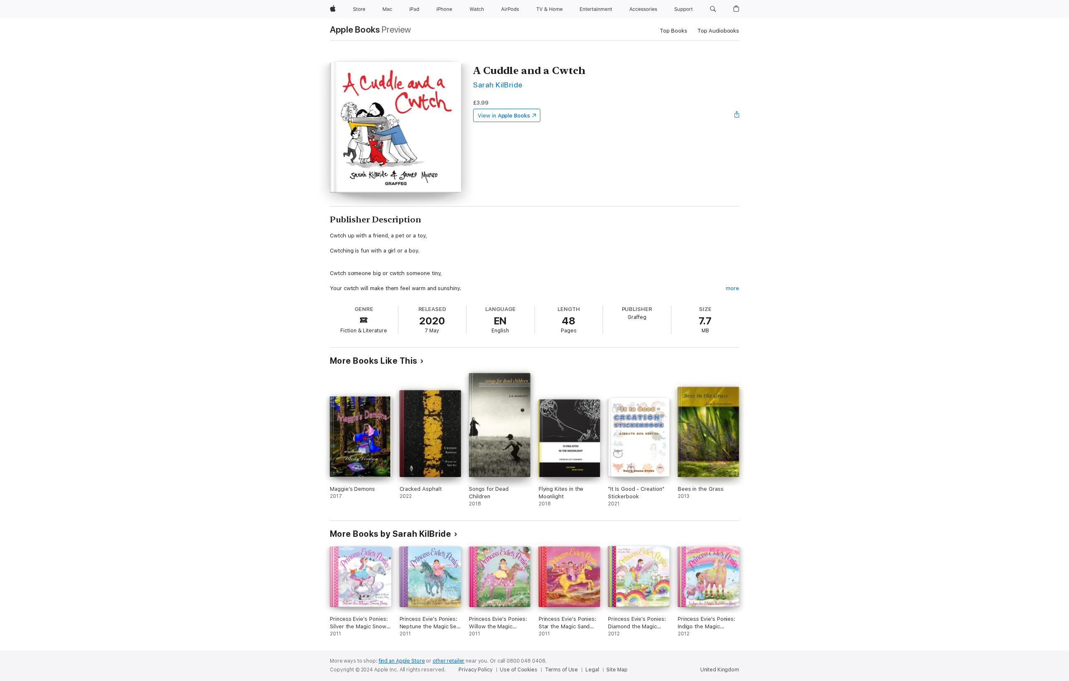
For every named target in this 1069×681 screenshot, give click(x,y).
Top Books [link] (673, 31)
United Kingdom (719, 670)
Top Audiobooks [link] (718, 31)
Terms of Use (561, 670)
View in (504, 115)
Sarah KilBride (498, 84)
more (732, 288)
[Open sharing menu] (737, 115)
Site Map (616, 670)
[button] (713, 9)
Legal (592, 670)
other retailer (448, 661)
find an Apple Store (402, 661)
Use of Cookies (518, 670)
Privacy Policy (475, 670)
